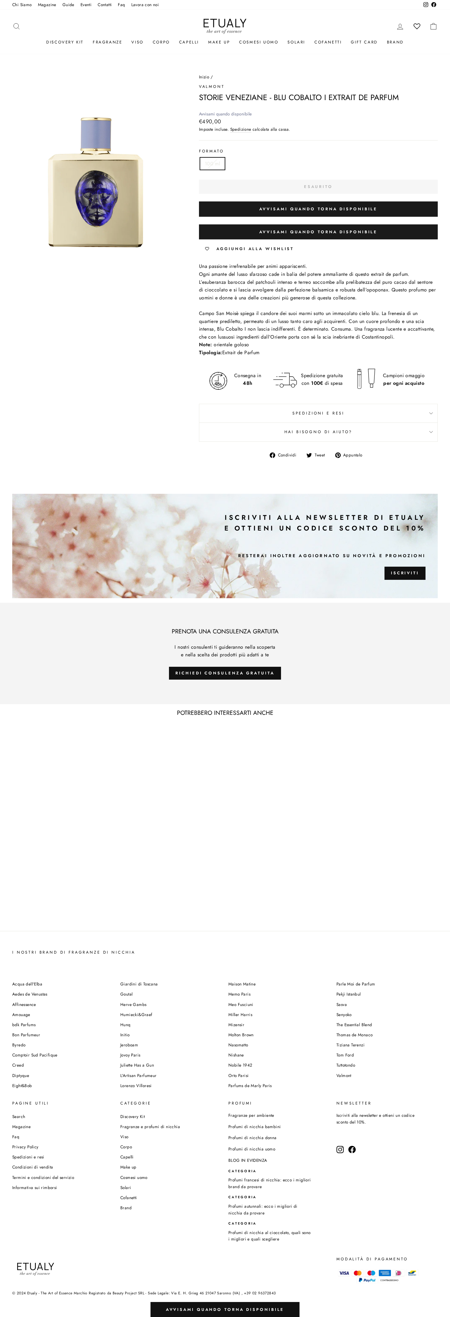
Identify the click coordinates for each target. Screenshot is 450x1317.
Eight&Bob (22, 1085)
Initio (124, 1035)
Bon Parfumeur (26, 1035)
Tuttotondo (345, 1065)
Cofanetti (328, 42)
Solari (296, 42)
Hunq (125, 1025)
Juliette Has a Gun (137, 1065)
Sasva (341, 1004)
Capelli (189, 42)
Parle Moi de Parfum (355, 984)
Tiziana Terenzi (350, 1045)
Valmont (212, 86)
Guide (68, 5)
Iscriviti (405, 573)
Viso (137, 42)
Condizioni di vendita (32, 1167)
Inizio (204, 77)
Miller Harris (240, 1014)
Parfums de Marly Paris (250, 1085)
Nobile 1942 (240, 1065)
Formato (211, 151)
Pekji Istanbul (348, 994)
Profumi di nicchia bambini (254, 1127)
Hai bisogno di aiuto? (318, 432)
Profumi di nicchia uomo (251, 1149)
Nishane (236, 1055)
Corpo (161, 42)
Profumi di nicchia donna (252, 1138)
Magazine (47, 5)
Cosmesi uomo (134, 1177)
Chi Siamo (22, 5)
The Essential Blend (354, 1025)
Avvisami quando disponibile (225, 114)
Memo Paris (239, 994)
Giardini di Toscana (139, 984)
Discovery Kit (65, 42)
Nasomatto (238, 1045)
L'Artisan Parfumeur (138, 1075)
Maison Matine (242, 984)
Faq (121, 5)
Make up (219, 42)
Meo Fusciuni (240, 1004)
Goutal (126, 994)
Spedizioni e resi (318, 413)
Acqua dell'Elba (27, 984)
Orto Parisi (238, 1075)
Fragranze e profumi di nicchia (150, 1127)
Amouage (21, 1014)
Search (18, 1116)
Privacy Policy (25, 1147)
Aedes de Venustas (29, 994)
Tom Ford (345, 1055)
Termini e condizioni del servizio (43, 1177)
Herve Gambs (133, 1004)
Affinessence (24, 1004)
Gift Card (364, 42)
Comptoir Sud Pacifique (35, 1055)
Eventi (86, 5)
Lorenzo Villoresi (136, 1085)
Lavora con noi (145, 5)
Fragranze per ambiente (251, 1115)
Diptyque (20, 1075)
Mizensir (236, 1025)
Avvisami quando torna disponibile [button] (318, 209)
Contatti (105, 5)
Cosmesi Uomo (258, 42)
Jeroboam (129, 1045)
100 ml (212, 163)
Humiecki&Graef (136, 1014)
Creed (18, 1065)
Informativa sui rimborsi (34, 1187)
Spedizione (240, 129)
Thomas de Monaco (354, 1035)
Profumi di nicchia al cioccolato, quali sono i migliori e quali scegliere (269, 1235)
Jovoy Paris (130, 1055)
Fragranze (107, 42)
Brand (395, 42)
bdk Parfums (24, 1025)
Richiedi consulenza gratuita (224, 673)
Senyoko (344, 1014)
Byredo (18, 1045)
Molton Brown (241, 1035)
